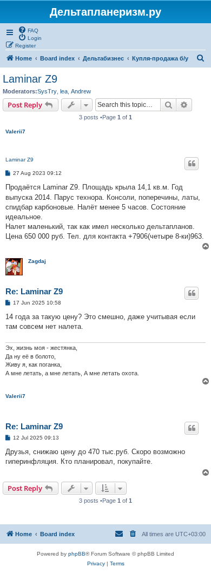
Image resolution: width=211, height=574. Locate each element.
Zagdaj (37, 261)
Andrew (81, 91)
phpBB (76, 554)
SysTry (47, 91)
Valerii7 (15, 131)
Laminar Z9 (30, 79)
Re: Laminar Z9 (34, 291)
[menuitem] (28, 29)
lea (64, 91)
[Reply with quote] (191, 163)
